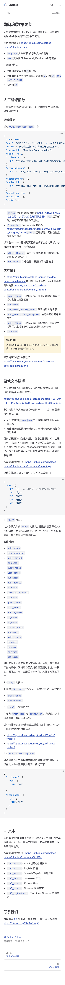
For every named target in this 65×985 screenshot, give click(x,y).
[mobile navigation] (60, 5)
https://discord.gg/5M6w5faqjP (21, 923)
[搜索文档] (51, 5)
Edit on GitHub (14, 937)
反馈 (15, 918)
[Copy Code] (60, 136)
